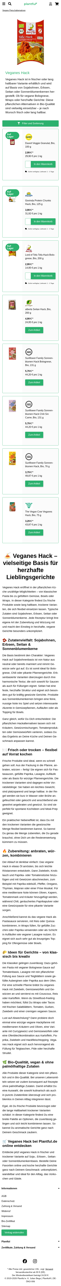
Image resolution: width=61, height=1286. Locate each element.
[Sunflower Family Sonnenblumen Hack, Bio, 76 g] (12, 458)
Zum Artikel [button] (34, 330)
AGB (4, 1196)
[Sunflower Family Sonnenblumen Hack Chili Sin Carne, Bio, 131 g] (12, 406)
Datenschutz (8, 1201)
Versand (49, 1269)
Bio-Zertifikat (8, 1221)
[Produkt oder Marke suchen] (9, 3)
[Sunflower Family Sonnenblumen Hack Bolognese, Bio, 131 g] (12, 354)
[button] (50, 3)
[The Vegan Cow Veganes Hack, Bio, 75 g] (12, 507)
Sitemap (5, 1226)
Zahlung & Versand (11, 1206)
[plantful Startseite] (30, 4)
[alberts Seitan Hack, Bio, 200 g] (12, 305)
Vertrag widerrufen (14, 1232)
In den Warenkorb (43, 164)
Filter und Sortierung (32, 123)
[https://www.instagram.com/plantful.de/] (35, 1261)
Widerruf (5, 1211)
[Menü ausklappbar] (3, 3)
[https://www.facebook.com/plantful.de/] (25, 1261)
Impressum (7, 1216)
